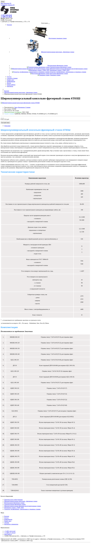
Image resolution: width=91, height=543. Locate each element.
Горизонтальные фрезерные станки (60, 67)
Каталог (9, 24)
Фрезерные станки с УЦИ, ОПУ (59, 70)
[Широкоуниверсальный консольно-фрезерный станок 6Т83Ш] (20, 103)
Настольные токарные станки (58, 38)
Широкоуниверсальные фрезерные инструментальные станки (68, 68)
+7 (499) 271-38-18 (9, 533)
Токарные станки (55, 75)
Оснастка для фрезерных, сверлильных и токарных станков (68, 72)
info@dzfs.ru (8, 534)
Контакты (10, 86)
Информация (11, 81)
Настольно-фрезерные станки (59, 73)
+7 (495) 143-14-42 (9, 531)
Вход (2, 1)
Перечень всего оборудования (13, 499)
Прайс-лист (10, 80)
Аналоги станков (12, 78)
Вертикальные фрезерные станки (58, 65)
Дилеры (6, 522)
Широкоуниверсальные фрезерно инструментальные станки (22, 506)
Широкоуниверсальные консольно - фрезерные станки (57, 52)
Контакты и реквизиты (11, 524)
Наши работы (11, 84)
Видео (9, 83)
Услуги (9, 76)
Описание (7, 126)
